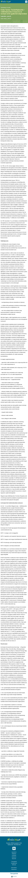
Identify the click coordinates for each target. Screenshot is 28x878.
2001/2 (9, 18)
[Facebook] (14, 848)
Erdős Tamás (4, 18)
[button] (26, 2)
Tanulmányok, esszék (5, 7)
